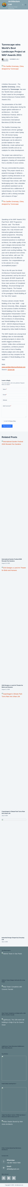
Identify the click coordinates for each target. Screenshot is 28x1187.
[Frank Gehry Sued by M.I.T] (14, 1068)
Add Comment (7, 406)
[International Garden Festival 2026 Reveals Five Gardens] (14, 498)
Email (5, 394)
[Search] (22, 4)
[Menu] (25, 4)
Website (5, 400)
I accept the (10, 421)
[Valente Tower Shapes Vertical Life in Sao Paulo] (14, 964)
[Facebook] (4, 1178)
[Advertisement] (14, 24)
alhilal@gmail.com (13, 1169)
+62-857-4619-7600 (13, 1163)
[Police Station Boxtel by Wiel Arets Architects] (14, 1132)
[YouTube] (14, 1178)
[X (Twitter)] (9, 1178)
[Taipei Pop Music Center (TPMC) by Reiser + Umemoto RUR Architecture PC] (14, 1099)
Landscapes (5, 60)
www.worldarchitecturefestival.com (13, 367)
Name (5, 389)
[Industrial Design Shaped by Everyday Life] (14, 877)
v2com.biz (11, 369)
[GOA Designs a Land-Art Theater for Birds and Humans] (14, 624)
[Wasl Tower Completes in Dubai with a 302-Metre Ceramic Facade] (14, 997)
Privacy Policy (12, 421)
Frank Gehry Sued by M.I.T (9, 1083)
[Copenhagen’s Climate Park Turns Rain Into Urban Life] (14, 751)
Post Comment (7, 426)
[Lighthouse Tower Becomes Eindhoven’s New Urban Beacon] (14, 1030)
